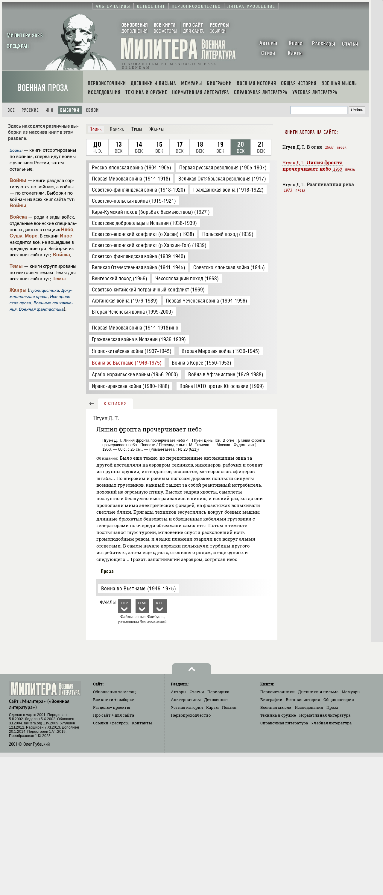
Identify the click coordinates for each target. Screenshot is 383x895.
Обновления (114, 691)
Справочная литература (284, 723)
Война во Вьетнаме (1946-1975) (138, 588)
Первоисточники (277, 691)
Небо (67, 229)
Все (11, 110)
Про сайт (113, 715)
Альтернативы (186, 699)
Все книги (114, 699)
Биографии (271, 699)
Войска (18, 216)
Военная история (303, 699)
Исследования (309, 707)
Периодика (218, 691)
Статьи (197, 691)
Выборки (69, 110)
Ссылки (111, 723)
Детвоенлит (216, 699)
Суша (16, 235)
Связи (92, 110)
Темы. (60, 278)
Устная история (187, 707)
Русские (30, 110)
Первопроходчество (191, 715)
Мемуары (351, 691)
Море (31, 235)
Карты (212, 707)
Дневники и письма (318, 691)
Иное (66, 235)
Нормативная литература (324, 715)
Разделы (111, 707)
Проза (107, 571)
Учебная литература (331, 723)
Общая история (338, 699)
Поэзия (229, 707)
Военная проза (42, 87)
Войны (18, 180)
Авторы (178, 691)
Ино (49, 110)
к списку (115, 403)
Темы (16, 266)
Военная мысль (275, 707)
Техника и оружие (278, 715)
